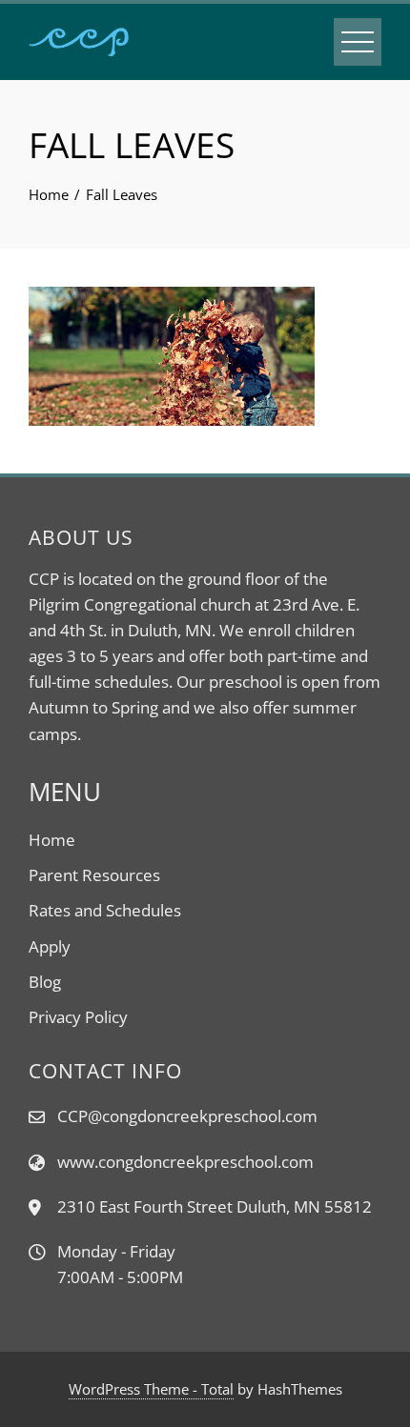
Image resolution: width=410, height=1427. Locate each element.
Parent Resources (94, 875)
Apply (50, 946)
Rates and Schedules (105, 910)
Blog (45, 982)
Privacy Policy (78, 1017)
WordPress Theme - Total (151, 1388)
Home (52, 840)
